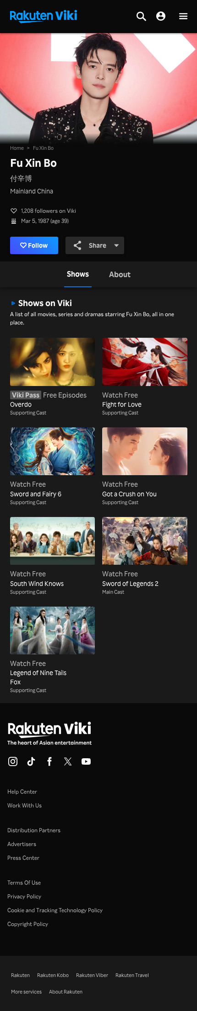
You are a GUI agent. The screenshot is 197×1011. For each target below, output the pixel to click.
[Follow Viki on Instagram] (12, 764)
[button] (183, 17)
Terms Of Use (24, 882)
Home (17, 148)
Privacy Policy (24, 896)
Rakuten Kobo (53, 975)
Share (97, 245)
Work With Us (24, 805)
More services (26, 991)
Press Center (23, 857)
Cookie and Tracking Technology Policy (55, 910)
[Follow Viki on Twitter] (67, 764)
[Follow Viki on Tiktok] (31, 764)
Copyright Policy (27, 923)
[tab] (78, 274)
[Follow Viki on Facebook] (49, 764)
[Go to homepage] (43, 15)
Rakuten (20, 975)
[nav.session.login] (160, 16)
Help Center (22, 791)
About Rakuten (65, 991)
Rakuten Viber (92, 975)
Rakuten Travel (132, 975)
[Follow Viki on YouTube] (86, 764)
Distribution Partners (33, 830)
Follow (38, 245)
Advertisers (21, 844)
